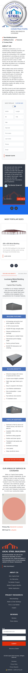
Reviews (14, 618)
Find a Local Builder (14, 604)
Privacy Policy (14, 664)
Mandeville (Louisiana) (16, 527)
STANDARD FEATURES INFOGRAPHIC (14, 459)
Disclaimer (14, 661)
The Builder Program (14, 582)
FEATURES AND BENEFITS (9, 273)
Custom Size (19, 103)
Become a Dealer (14, 648)
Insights (14, 607)
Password (4, 635)
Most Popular (9, 103)
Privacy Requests (14, 667)
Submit (14, 643)
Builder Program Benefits (14, 585)
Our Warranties (14, 579)
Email (3, 628)
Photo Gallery (14, 621)
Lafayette (13, 530)
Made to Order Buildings (14, 601)
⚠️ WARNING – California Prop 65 (14, 669)
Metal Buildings (14, 598)
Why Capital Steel (14, 576)
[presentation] (12, 208)
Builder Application (14, 588)
